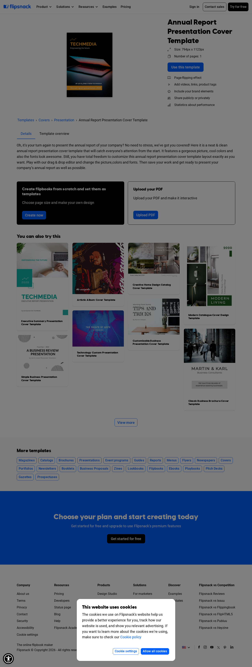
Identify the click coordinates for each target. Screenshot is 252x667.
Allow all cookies (155, 651)
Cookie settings (126, 651)
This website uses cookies (109, 607)
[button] (8, 658)
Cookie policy (131, 637)
